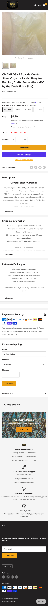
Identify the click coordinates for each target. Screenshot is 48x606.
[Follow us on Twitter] (8, 577)
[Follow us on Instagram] (12, 577)
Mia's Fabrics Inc (9, 92)
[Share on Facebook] (31, 167)
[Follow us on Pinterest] (16, 577)
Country (5, 349)
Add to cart (24, 148)
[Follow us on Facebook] (3, 577)
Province (5, 360)
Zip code (5, 370)
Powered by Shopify (9, 601)
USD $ (5, 566)
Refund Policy (7, 393)
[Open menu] (3, 5)
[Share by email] (44, 167)
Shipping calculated (18, 127)
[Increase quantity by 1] (25, 139)
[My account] (39, 5)
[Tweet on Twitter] (40, 167)
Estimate (9, 384)
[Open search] (35, 5)
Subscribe (10, 556)
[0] (44, 5)
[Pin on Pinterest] (35, 167)
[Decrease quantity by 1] (13, 139)
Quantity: (5, 139)
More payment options (24, 160)
